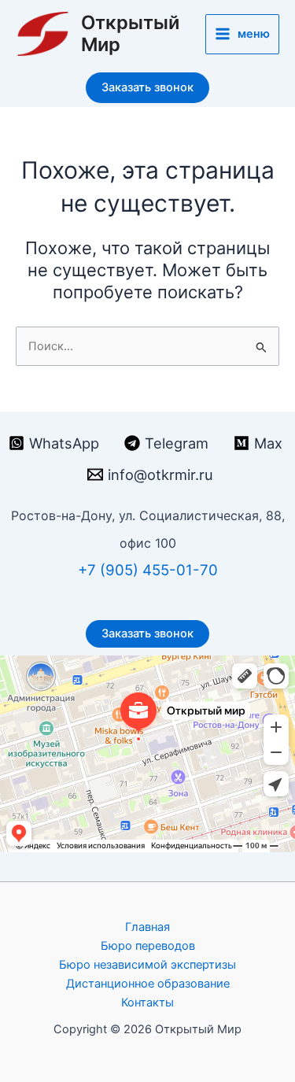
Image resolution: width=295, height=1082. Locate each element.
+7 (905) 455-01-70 (148, 570)
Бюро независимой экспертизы (147, 965)
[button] (147, 87)
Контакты (147, 1002)
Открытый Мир (130, 33)
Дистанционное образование (148, 984)
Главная (147, 927)
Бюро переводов (148, 946)
